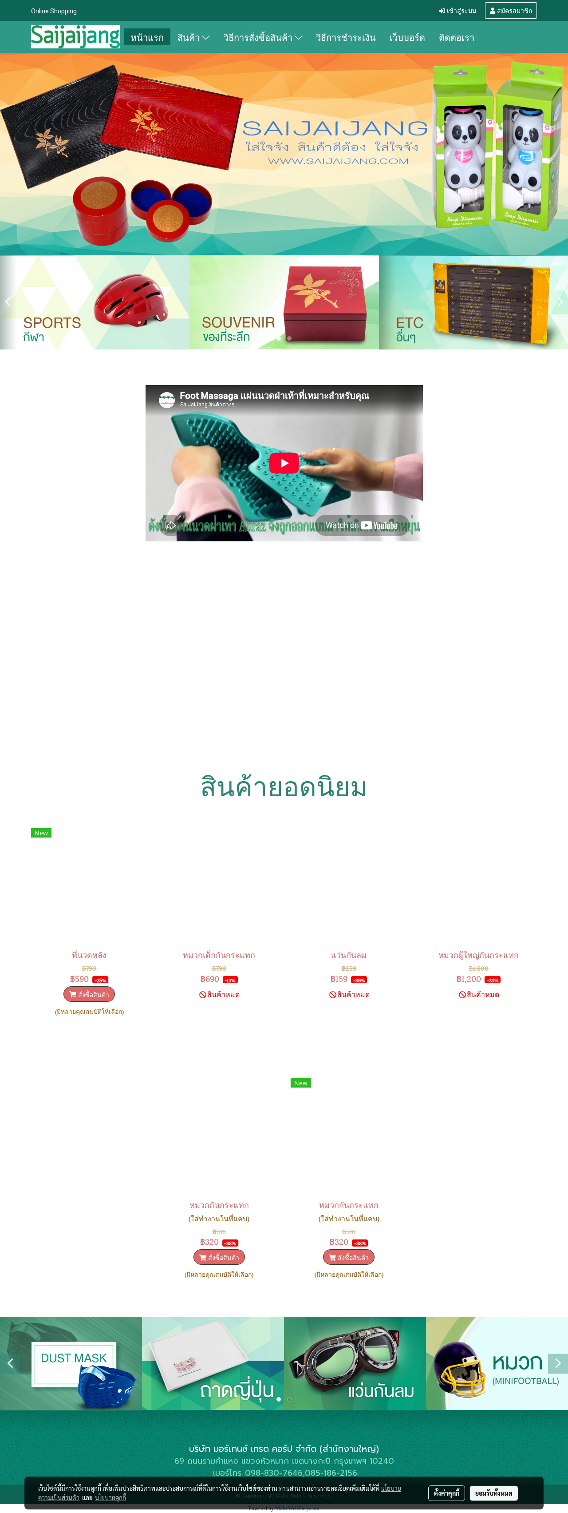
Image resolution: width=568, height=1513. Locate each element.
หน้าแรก (147, 37)
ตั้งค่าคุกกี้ (446, 1493)
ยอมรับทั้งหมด (494, 1493)
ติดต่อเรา (456, 37)
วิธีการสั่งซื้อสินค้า (259, 37)
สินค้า (190, 37)
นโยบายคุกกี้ (110, 1497)
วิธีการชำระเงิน (346, 37)
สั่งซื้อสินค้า (92, 994)
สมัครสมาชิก (513, 10)
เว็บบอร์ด (407, 37)
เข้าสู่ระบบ (460, 10)
